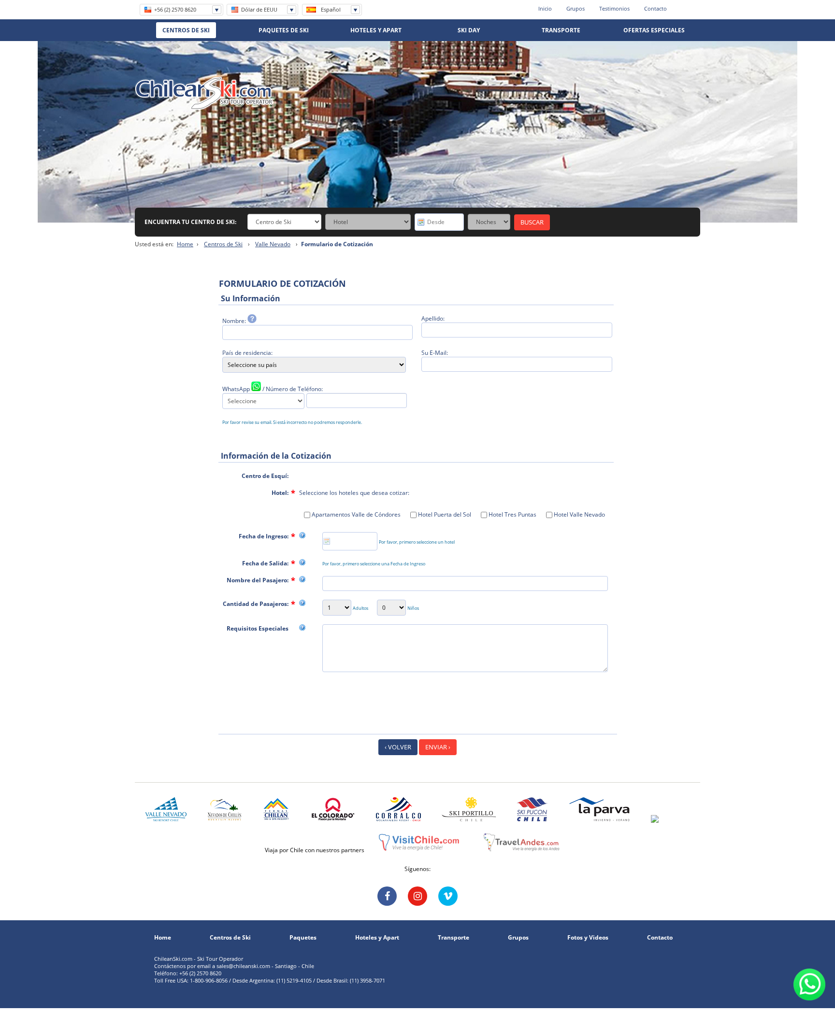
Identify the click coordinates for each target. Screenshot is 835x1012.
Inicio (545, 8)
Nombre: (234, 321)
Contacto (655, 8)
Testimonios (614, 8)
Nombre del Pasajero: (257, 580)
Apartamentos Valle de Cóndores (355, 514)
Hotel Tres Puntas (511, 514)
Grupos (575, 8)
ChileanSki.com (204, 93)
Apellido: (433, 318)
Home (185, 244)
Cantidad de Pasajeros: (255, 604)
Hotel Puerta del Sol (444, 514)
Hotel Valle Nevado (578, 514)
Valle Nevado (272, 244)
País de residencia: (247, 353)
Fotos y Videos (587, 938)
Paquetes (303, 938)
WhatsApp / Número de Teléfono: (272, 389)
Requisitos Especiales (257, 628)
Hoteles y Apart (377, 938)
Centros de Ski (223, 244)
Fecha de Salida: (265, 563)
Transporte (453, 938)
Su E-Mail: (434, 353)
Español (331, 9)
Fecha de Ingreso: (263, 536)
